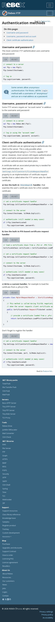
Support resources (10, 511)
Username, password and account (21, 36)
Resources (6, 577)
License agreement (10, 562)
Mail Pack (6, 394)
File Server (6, 448)
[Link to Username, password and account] (44, 103)
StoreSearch (26, 185)
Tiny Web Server (8, 414)
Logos (4, 592)
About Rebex (7, 574)
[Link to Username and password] (33, 47)
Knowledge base (9, 518)
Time (4, 492)
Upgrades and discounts (12, 548)
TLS (3, 496)
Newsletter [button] (6, 537)
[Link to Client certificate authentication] (43, 142)
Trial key (5, 529)
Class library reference (11, 514)
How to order (7, 555)
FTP (3, 452)
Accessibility (48, 617)
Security (5, 474)
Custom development (11, 533)
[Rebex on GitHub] (10, 599)
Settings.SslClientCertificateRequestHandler (25, 172)
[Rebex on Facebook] (3, 599)
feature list (45, 21)
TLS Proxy (6, 418)
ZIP (3, 503)
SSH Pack (6, 391)
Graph (4, 456)
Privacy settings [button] (46, 611)
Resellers (6, 566)
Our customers (8, 581)
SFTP (4, 477)
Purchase (6, 544)
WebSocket (6, 499)
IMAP (4, 463)
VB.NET (14, 59)
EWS (4, 444)
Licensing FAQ (7, 559)
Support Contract (9, 551)
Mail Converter (8, 433)
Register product (9, 525)
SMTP (4, 481)
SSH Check (6, 437)
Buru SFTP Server (9, 403)
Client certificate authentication (20, 40)
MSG (4, 466)
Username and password (17, 32)
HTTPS (5, 459)
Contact (5, 596)
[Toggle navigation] (50, 5)
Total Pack (6, 384)
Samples (5, 522)
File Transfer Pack (9, 387)
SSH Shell (6, 485)
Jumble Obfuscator (9, 430)
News (4, 585)
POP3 (4, 470)
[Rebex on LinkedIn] (8, 599)
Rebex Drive (7, 426)
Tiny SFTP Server (9, 406)
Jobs (4, 588)
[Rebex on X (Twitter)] (6, 599)
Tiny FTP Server (8, 410)
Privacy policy (47, 614)
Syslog (5, 489)
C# (5, 59)
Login (44, 91)
